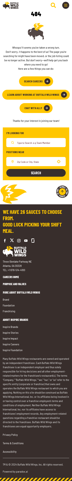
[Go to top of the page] (62, 192)
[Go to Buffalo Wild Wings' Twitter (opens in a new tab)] (12, 240)
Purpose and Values (14, 284)
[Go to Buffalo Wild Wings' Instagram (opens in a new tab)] (19, 240)
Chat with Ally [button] (33, 108)
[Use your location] (58, 161)
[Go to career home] (11, 5)
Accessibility (10, 451)
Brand (6, 299)
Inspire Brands (10, 326)
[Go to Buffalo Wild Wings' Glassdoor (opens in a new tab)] (33, 240)
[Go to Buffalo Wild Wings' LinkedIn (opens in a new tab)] (26, 240)
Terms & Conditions (13, 443)
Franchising (9, 311)
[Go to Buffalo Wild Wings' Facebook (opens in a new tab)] (5, 240)
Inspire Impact (10, 338)
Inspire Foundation (13, 350)
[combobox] (35, 161)
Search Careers (33, 81)
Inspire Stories (11, 332)
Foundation (9, 305)
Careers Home (11, 277)
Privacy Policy (10, 434)
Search (36, 173)
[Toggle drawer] (65, 5)
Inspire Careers (11, 344)
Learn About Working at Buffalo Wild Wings (33, 94)
